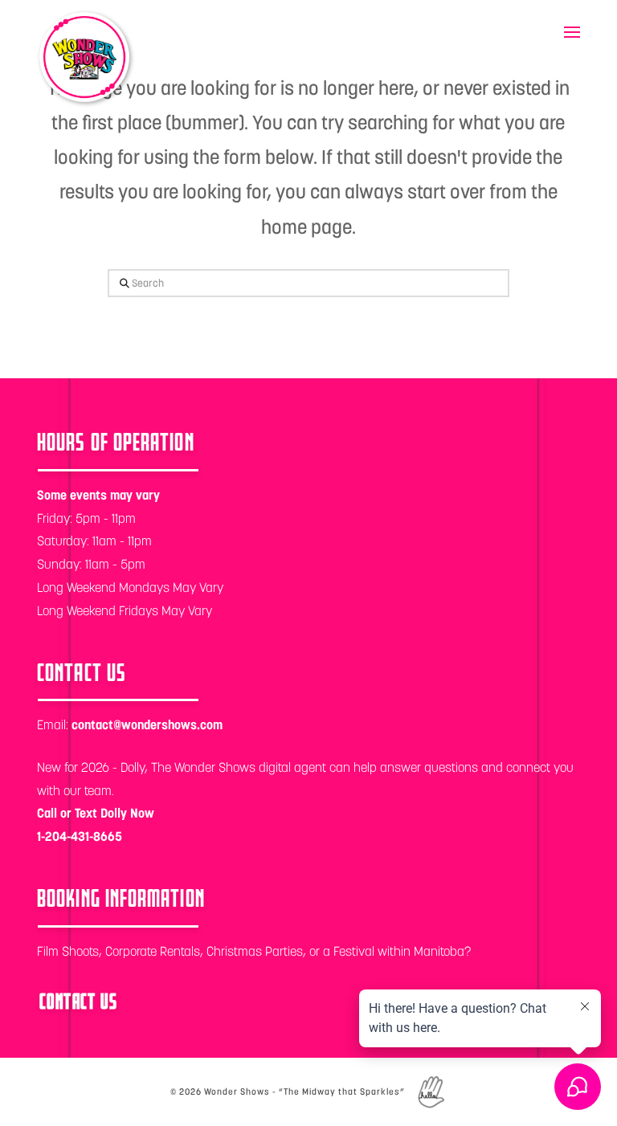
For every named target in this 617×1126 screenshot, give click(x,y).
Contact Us (78, 1001)
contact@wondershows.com (147, 724)
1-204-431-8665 (79, 836)
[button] (572, 32)
